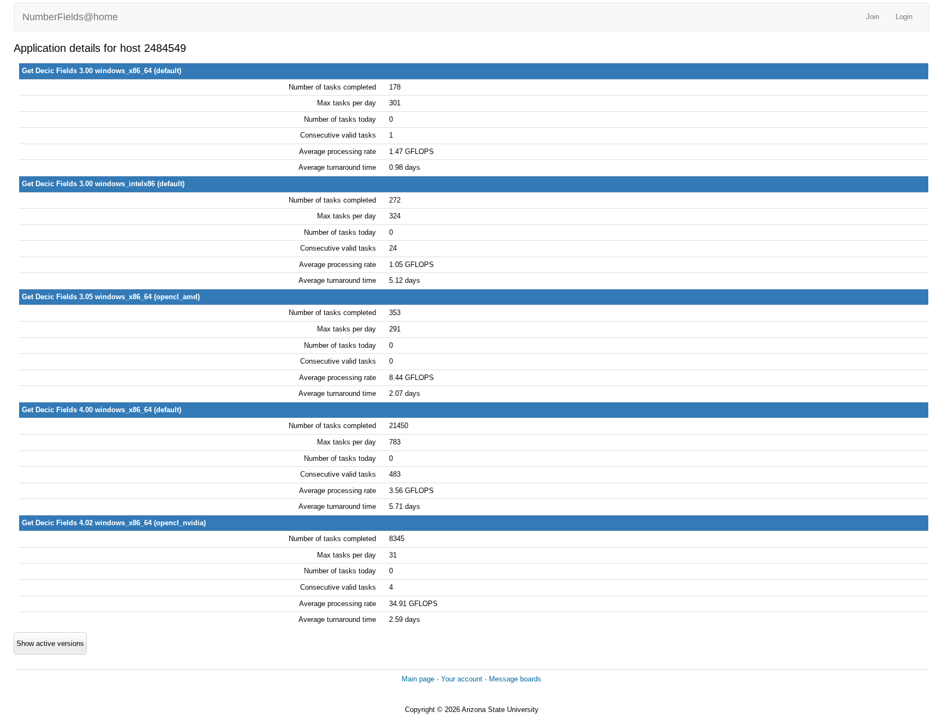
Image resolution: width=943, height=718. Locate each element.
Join (872, 17)
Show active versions (50, 643)
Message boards (515, 679)
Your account (461, 679)
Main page (418, 679)
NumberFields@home (70, 16)
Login (904, 17)
